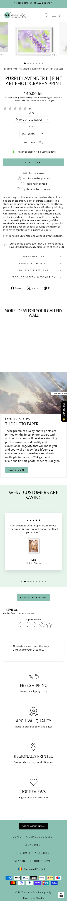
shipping (14, 97)
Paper (32, 112)
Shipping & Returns (33, 270)
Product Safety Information (33, 277)
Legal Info (33, 844)
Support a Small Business (33, 836)
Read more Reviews (33, 597)
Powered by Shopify (33, 898)
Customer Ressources (32, 852)
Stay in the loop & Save (32, 861)
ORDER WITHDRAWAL (33, 826)
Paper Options (33, 256)
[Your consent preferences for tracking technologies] (61, 895)
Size (32, 127)
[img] (15, 108)
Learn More (16, 469)
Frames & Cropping (33, 263)
